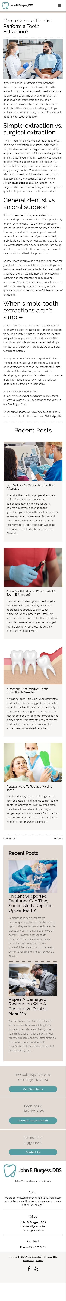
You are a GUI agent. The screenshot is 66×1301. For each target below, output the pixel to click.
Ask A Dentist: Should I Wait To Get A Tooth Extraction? (31, 593)
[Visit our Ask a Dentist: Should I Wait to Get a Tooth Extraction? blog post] (33, 567)
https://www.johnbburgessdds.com (22, 395)
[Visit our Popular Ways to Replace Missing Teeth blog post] (33, 762)
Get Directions (33, 1089)
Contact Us (33, 1152)
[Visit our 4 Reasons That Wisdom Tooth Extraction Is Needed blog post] (33, 665)
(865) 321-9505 (28, 400)
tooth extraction (27, 83)
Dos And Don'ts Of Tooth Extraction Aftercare (30, 487)
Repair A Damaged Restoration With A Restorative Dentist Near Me (28, 1006)
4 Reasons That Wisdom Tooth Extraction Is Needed (27, 690)
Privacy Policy (28, 1260)
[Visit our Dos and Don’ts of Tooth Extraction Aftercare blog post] (33, 461)
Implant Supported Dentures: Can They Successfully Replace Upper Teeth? (30, 903)
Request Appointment (33, 1120)
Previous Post (10, 838)
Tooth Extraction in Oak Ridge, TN (42, 416)
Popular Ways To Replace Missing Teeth (29, 788)
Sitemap (39, 1260)
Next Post (57, 838)
